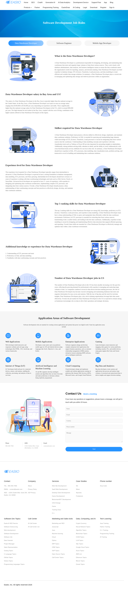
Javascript (55, 527)
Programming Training (51, 7)
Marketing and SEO (58, 523)
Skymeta (79, 492)
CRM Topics (56, 547)
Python (54, 540)
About (30, 486)
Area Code (103, 486)
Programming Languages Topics (14, 564)
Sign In (111, 7)
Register (103, 7)
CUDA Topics (80, 537)
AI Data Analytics (64, 2)
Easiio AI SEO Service (11, 523)
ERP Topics (55, 544)
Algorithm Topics (81, 530)
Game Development (58, 496)
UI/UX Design (56, 503)
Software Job (8, 537)
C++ (53, 513)
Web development (10, 530)
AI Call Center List (33, 527)
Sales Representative (11, 547)
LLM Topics (79, 540)
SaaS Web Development (60, 489)
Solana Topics (8, 561)
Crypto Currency (81, 523)
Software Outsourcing (11, 527)
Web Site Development (59, 486)
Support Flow (96, 2)
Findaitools (79, 496)
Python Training (105, 527)
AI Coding (76, 7)
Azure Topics (80, 550)
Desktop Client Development (61, 492)
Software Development (11, 533)
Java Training (104, 523)
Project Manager (9, 544)
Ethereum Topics (81, 557)
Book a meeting (90, 394)
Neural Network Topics (83, 527)
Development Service (80, 2)
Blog (111, 2)
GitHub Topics (8, 557)
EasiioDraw (66, 7)
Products (27, 7)
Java (53, 530)
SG (77, 486)
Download (93, 7)
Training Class (56, 509)
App (105, 2)
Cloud (54, 537)
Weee (78, 489)
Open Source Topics (58, 554)
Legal (85, 7)
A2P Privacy (32, 492)
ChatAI (40, 2)
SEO (33, 2)
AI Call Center (32, 523)
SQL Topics (79, 544)
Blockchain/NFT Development (61, 499)
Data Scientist (8, 540)
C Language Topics (10, 554)
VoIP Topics (55, 550)
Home (26, 2)
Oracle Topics (80, 564)
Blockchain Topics (81, 533)
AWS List (79, 554)
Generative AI (50, 2)
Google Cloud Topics (82, 547)
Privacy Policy (32, 489)
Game (54, 506)
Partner (37, 7)
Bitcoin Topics (80, 561)
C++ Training (104, 530)
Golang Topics (8, 550)
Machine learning (57, 533)
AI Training (103, 537)
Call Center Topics (58, 557)
